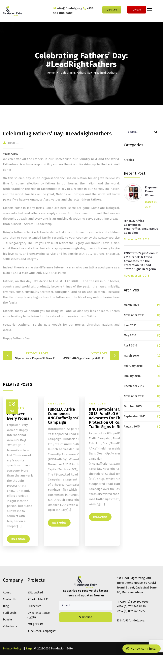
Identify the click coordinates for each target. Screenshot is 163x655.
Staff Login (9, 612)
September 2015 (134, 416)
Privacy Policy (12, 648)
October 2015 (133, 406)
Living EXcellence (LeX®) (38, 615)
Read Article (18, 539)
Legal (30, 648)
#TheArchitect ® (37, 599)
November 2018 (134, 315)
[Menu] (149, 8)
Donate (137, 9)
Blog (6, 606)
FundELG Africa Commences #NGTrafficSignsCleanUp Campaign (141, 226)
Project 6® (34, 606)
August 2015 (132, 426)
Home (51, 72)
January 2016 (132, 376)
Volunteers (10, 626)
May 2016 (130, 335)
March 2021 (131, 305)
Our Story (112, 9)
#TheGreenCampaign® (40, 631)
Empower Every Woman (151, 191)
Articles (129, 160)
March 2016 (131, 355)
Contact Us (9, 599)
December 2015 (134, 386)
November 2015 (134, 396)
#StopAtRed (35, 592)
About (7, 592)
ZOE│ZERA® (35, 624)
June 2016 (130, 325)
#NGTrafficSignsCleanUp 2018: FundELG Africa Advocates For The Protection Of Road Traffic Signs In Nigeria (141, 261)
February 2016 (133, 366)
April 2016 (130, 345)
